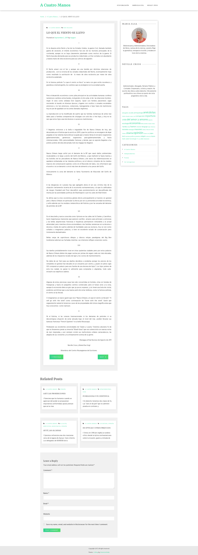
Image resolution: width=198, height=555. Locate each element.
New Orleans (67, 28)
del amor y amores (137, 120)
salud (127, 139)
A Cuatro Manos (55, 5)
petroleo (128, 136)
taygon (73, 37)
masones (138, 129)
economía (135, 123)
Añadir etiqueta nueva (127, 116)
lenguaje (145, 126)
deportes (150, 120)
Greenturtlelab (104, 552)
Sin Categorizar (129, 162)
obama (129, 133)
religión (143, 136)
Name (46, 493)
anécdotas (47, 426)
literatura (153, 127)
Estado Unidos (151, 124)
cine (134, 116)
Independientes (129, 154)
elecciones (144, 123)
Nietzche (148, 130)
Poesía (126, 158)
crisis (124, 119)
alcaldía (131, 113)
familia (124, 126)
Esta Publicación (123, 5)
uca (139, 139)
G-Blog (96, 552)
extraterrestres (105, 389)
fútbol (128, 127)
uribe (142, 139)
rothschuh (148, 136)
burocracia (56, 426)
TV (137, 139)
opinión (63, 389)
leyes (149, 127)
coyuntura (103, 424)
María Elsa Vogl (138, 5)
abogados (125, 113)
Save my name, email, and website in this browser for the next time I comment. (77, 524)
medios (144, 130)
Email (46, 503)
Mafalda (125, 129)
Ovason (145, 133)
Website (46, 514)
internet (138, 127)
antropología (138, 113)
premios (137, 136)
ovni (84, 392)
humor (133, 126)
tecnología (132, 139)
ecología (125, 123)
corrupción (140, 116)
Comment (47, 470)
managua (131, 129)
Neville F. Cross (152, 5)
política (132, 136)
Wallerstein (146, 139)
